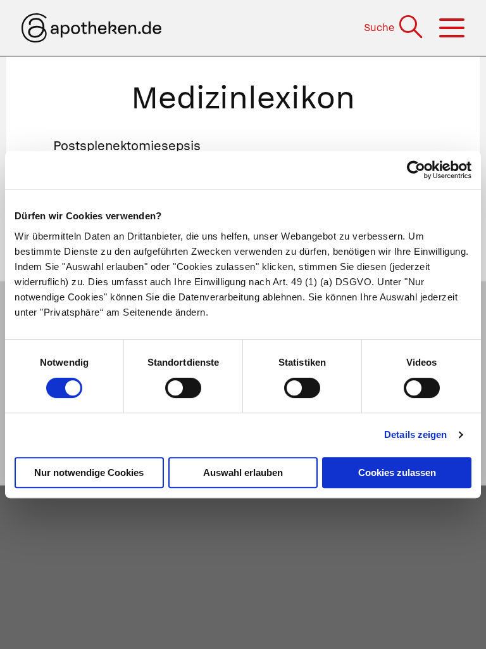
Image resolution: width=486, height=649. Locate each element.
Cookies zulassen (397, 472)
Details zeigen (415, 434)
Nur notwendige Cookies (89, 472)
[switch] (183, 388)
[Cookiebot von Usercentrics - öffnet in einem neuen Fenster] (416, 169)
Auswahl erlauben (243, 472)
